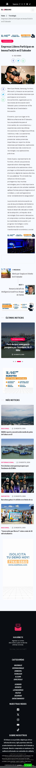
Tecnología (12, 16)
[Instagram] (18, 719)
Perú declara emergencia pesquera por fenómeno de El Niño (18, 347)
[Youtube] (18, 724)
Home (3, 16)
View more (28, 761)
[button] (13, 361)
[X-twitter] (18, 714)
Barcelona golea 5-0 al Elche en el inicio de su (17, 500)
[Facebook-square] (18, 709)
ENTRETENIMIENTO (18, 698)
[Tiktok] (18, 729)
